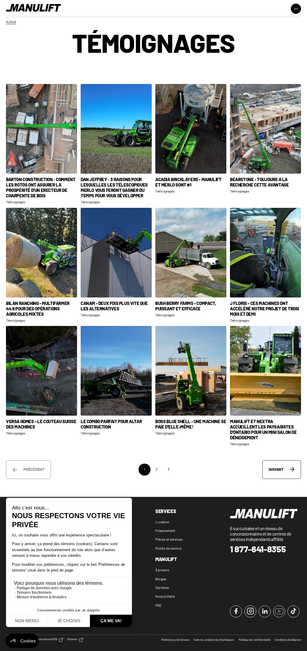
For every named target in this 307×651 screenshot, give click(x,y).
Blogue (160, 579)
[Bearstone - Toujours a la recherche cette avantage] (265, 129)
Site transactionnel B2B (43, 639)
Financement (165, 530)
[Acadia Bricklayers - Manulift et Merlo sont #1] (190, 129)
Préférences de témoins (175, 639)
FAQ (158, 605)
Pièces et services (169, 539)
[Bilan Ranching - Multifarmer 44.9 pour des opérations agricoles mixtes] (41, 252)
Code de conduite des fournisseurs (214, 639)
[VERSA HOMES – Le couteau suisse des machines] (41, 371)
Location (162, 522)
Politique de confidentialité (254, 639)
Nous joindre (165, 596)
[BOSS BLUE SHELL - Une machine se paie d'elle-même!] (190, 371)
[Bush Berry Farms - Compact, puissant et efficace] (190, 252)
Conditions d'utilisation (288, 639)
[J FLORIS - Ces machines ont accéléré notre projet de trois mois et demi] (265, 252)
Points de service (168, 548)
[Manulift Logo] (33, 8)
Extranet (72, 639)
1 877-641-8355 (258, 549)
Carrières (162, 587)
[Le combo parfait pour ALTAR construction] (116, 371)
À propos (162, 570)
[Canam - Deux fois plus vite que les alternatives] (116, 252)
